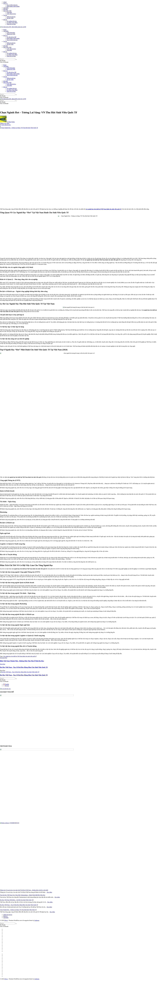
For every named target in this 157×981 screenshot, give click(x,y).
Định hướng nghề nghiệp (13, 6)
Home (4, 29)
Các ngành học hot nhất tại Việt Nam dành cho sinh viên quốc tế (19, 656)
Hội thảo (5, 9)
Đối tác (5, 19)
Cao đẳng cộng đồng (12, 22)
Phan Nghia (12, 122)
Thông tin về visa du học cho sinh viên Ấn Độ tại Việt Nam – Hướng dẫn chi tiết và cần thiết (24, 890)
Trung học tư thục (11, 24)
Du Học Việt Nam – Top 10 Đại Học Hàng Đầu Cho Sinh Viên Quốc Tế (19, 905)
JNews (6, 920)
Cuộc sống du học (11, 13)
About (5, 2)
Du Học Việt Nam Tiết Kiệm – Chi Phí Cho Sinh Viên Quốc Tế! (17, 900)
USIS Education (11, 32)
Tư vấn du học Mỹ (11, 37)
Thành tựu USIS (11, 34)
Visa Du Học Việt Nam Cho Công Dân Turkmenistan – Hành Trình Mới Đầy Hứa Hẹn (22, 895)
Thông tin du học (11, 16)
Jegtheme (36, 920)
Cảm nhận (9, 12)
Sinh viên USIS (7, 11)
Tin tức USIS (10, 18)
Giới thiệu (5, 8)
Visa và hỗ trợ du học (12, 5)
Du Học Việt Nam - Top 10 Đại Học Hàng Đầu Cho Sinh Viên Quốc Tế (24, 675)
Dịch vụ (5, 3)
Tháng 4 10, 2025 (4, 123)
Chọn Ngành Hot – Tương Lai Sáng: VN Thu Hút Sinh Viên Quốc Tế (18, 909)
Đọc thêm (49, 892)
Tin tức (5, 15)
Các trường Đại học (12, 21)
